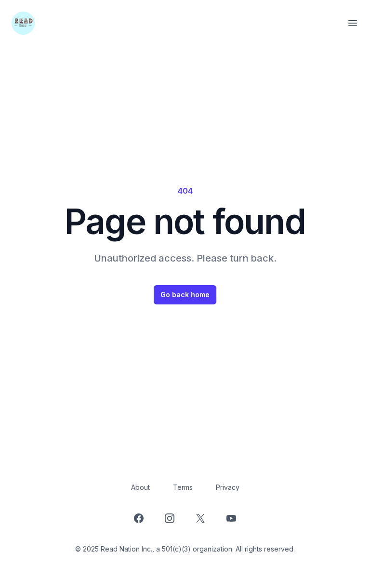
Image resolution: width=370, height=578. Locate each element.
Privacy (227, 487)
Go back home (185, 294)
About (140, 487)
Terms (183, 487)
